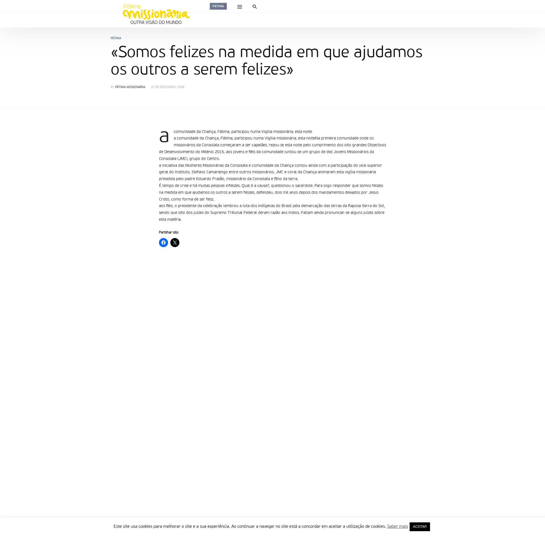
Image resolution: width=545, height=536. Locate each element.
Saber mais (397, 526)
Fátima (218, 6)
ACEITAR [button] (420, 527)
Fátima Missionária (130, 87)
